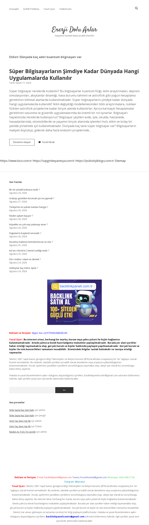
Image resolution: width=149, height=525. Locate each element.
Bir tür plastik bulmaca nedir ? (24, 189)
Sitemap (120, 161)
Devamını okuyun (24, 142)
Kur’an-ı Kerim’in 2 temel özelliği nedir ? (29, 250)
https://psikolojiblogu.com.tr (94, 161)
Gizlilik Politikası (31, 9)
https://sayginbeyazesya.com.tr (54, 161)
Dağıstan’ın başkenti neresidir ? (25, 233)
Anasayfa (14, 9)
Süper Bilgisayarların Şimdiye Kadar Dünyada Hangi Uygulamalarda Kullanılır (74, 74)
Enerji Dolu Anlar (74, 29)
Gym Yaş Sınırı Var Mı (20, 421)
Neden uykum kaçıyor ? (21, 215)
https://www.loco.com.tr (16, 161)
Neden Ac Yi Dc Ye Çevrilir (22, 431)
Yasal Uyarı (49, 9)
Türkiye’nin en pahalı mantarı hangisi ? (28, 207)
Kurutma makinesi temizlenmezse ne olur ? (31, 241)
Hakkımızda (65, 9)
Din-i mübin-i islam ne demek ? (25, 259)
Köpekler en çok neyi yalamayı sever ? (28, 224)
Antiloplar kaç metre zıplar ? (23, 268)
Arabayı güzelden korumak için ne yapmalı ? (31, 198)
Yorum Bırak (48, 142)
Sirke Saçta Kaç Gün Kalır (21, 410)
